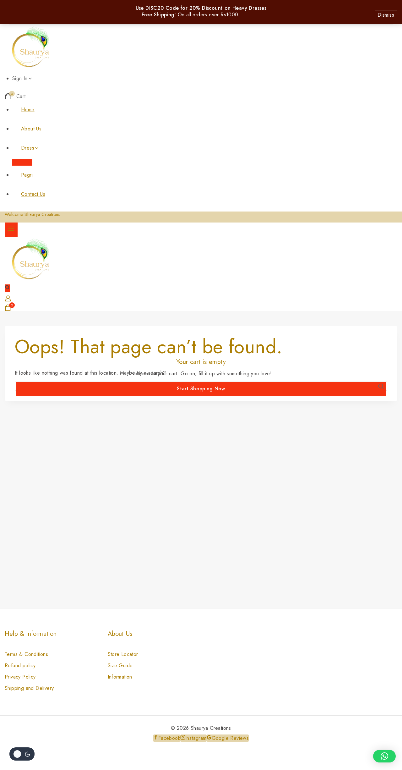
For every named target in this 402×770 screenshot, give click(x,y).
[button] (384, 756)
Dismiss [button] (386, 15)
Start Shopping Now (201, 388)
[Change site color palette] (22, 754)
